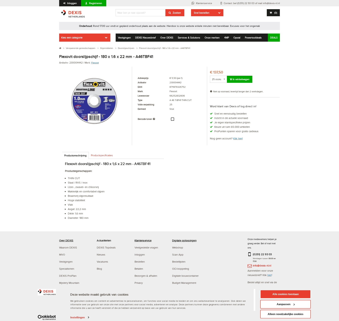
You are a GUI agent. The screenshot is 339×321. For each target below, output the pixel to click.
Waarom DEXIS (68, 247)
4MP (226, 37)
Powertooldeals (253, 37)
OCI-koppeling (180, 269)
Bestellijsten (178, 261)
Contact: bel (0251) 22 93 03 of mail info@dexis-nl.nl (252, 3)
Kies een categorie (71, 37)
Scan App (177, 254)
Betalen (139, 269)
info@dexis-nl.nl (262, 265)
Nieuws (101, 254)
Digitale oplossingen (184, 240)
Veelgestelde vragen (147, 247)
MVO (62, 254)
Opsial (236, 37)
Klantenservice (204, 3)
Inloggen (72, 3)
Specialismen (66, 269)
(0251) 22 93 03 (262, 254)
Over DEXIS (166, 37)
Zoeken (177, 12)
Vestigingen (124, 37)
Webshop (177, 247)
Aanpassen (283, 304)
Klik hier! (238, 138)
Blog (99, 269)
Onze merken (212, 37)
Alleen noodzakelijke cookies (285, 314)
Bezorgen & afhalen (146, 276)
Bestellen (140, 261)
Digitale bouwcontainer (185, 276)
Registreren (95, 3)
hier (269, 275)
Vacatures (102, 261)
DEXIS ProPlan (67, 276)
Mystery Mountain (69, 283)
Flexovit (95, 62)
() (275, 12)
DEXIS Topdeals (106, 247)
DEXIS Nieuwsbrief (145, 37)
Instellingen (77, 317)
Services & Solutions (189, 37)
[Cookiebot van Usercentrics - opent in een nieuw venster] (46, 317)
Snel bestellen (201, 12)
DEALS (274, 37)
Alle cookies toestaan (285, 294)
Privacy (139, 283)
